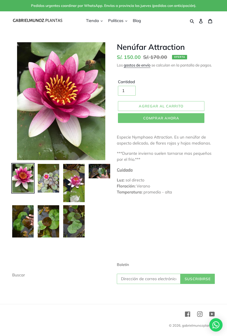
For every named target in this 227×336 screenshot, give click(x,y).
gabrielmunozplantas (198, 325)
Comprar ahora (161, 118)
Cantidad (126, 81)
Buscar (18, 275)
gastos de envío (137, 65)
